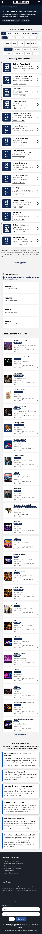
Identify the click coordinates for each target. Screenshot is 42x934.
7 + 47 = (4, 919)
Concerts (17, 49)
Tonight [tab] (17, 33)
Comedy (26, 49)
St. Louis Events (6, 7)
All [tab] (3, 33)
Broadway (8, 53)
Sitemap (17, 930)
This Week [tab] (35, 33)
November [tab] (26, 38)
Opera (36, 53)
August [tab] (4, 38)
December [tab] (33, 38)
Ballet (28, 53)
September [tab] (11, 38)
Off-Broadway (19, 53)
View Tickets (38, 64)
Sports (35, 49)
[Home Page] (21, 2)
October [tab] (19, 38)
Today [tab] (9, 33)
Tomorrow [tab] (26, 33)
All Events (8, 49)
